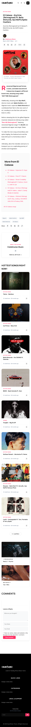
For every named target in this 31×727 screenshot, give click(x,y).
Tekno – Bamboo (8, 294)
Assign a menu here (7, 681)
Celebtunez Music (10, 39)
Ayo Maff (22, 218)
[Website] (15, 251)
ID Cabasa (15, 221)
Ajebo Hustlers (13, 218)
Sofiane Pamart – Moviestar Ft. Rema (15, 454)
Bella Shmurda (6, 221)
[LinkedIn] (14, 226)
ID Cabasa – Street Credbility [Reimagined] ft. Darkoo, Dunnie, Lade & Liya (17, 182)
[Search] (18, 3)
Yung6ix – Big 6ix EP (9, 422)
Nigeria (4, 218)
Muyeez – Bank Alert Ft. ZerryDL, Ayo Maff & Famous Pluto (15, 487)
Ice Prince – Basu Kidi (10, 326)
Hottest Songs (7, 11)
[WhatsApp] (11, 44)
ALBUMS (5, 420)
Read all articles (14, 254)
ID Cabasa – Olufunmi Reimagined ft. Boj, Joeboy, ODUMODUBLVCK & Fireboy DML (17, 198)
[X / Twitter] (11, 226)
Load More (16, 533)
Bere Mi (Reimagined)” (10, 122)
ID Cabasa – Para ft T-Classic (17, 176)
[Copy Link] (15, 44)
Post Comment (9, 637)
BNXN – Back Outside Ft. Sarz (12, 391)
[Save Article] (24, 44)
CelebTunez (7, 298)
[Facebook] (4, 44)
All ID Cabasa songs (10, 206)
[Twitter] (8, 44)
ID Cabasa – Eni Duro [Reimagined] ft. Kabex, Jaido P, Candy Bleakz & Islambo (17, 190)
